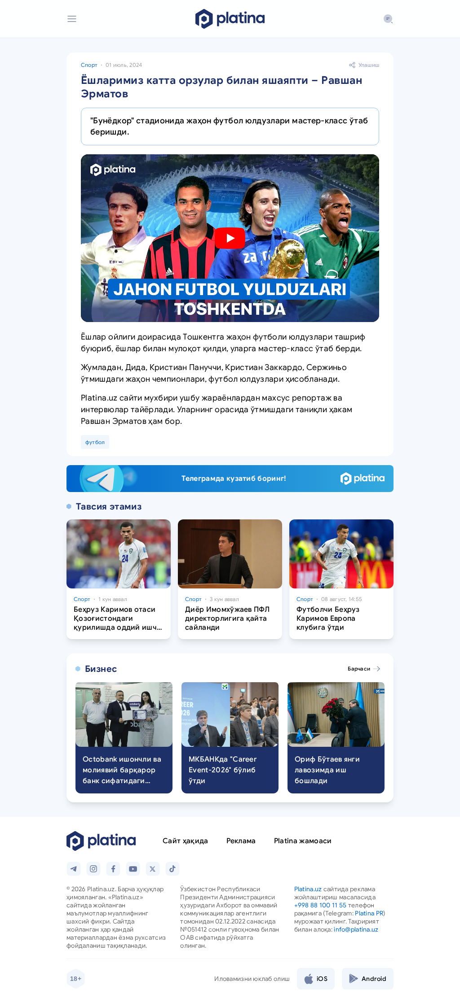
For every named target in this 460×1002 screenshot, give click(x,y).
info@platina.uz (356, 929)
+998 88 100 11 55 (320, 905)
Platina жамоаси (303, 840)
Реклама (241, 840)
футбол (95, 442)
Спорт (89, 64)
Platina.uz (308, 889)
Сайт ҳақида (185, 840)
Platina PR (369, 913)
